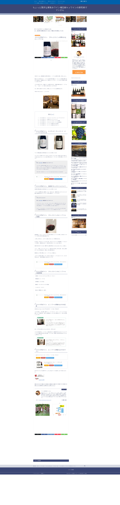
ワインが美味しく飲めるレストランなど (41, 3)
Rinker (48, 177)
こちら (41, 162)
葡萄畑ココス (42, 385)
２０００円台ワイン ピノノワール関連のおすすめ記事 (49, 123)
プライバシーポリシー (37, 473)
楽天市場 (51, 264)
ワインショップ (60, 3)
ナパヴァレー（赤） (37, 35)
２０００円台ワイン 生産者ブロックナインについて (49, 119)
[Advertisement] (51, 67)
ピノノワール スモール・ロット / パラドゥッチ (53, 362)
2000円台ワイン (47, 385)
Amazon (46, 264)
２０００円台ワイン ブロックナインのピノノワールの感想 (50, 120)
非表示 (52, 114)
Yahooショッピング (58, 264)
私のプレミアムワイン (52, 1)
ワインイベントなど (61, 1)
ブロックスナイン (53, 385)
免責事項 (42, 473)
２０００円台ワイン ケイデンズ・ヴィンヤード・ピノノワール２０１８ (52, 117)
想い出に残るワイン (42, 1)
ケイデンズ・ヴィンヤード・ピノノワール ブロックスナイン (55, 176)
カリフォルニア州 (37, 385)
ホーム (35, 1)
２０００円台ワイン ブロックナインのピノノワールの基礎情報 (50, 122)
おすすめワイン (53, 3)
